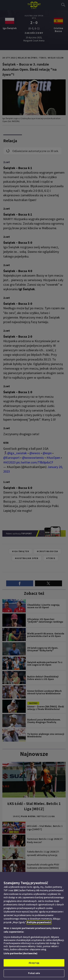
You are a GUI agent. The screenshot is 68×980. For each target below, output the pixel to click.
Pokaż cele (34, 973)
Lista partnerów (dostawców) (20, 953)
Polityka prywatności (39, 922)
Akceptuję (34, 962)
